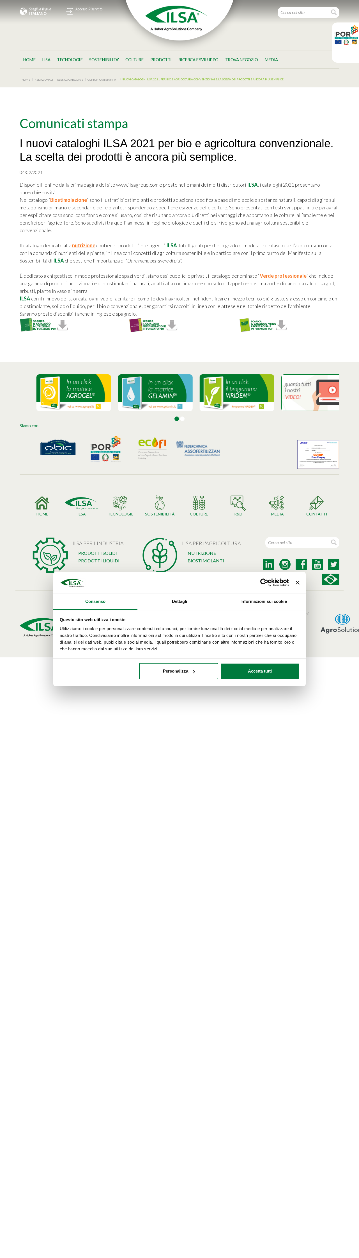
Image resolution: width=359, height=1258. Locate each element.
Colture (134, 59)
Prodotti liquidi (98, 560)
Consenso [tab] (95, 601)
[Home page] (176, 18)
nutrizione (83, 245)
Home (29, 59)
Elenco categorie (70, 79)
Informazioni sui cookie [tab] (263, 601)
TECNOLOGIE (69, 59)
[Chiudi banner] (298, 583)
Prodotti (161, 59)
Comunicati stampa (102, 79)
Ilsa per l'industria (98, 543)
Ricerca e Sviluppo (198, 59)
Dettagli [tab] (179, 601)
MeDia (271, 59)
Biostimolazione (68, 200)
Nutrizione (202, 553)
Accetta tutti (260, 671)
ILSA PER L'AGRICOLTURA (211, 543)
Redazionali (43, 79)
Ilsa (46, 59)
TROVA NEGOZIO (241, 59)
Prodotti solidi (97, 553)
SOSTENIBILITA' (104, 59)
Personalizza (175, 671)
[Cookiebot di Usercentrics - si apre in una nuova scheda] (264, 583)
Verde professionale (283, 276)
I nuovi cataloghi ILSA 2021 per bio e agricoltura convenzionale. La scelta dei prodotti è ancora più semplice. (202, 79)
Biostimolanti (206, 560)
